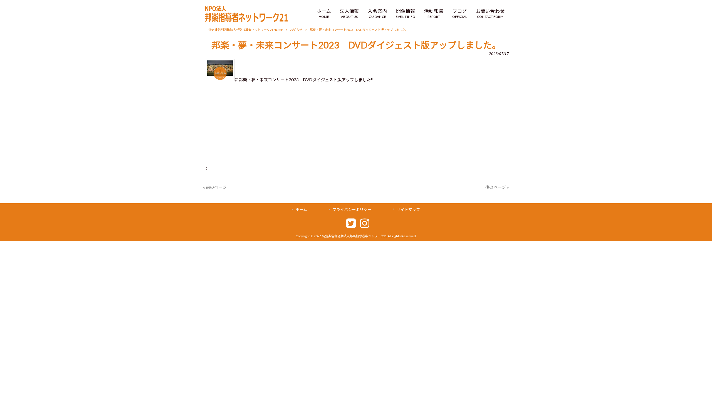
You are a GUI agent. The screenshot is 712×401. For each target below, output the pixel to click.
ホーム (301, 209)
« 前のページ (215, 187)
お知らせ (296, 29)
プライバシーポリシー (351, 209)
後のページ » (497, 187)
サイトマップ (408, 209)
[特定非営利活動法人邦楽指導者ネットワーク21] (246, 20)
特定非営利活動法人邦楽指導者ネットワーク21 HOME (246, 29)
